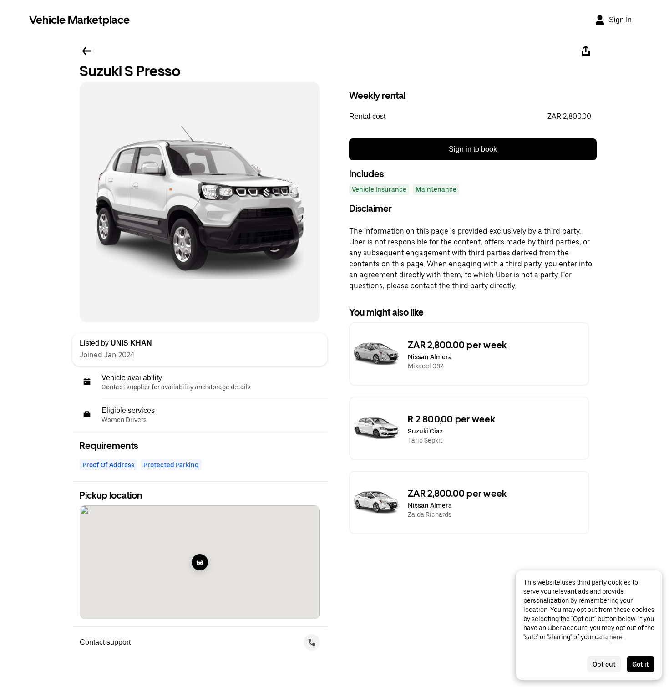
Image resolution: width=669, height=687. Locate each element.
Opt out (604, 664)
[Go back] (87, 51)
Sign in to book (473, 149)
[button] (473, 116)
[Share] (586, 51)
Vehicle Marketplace (79, 19)
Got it (640, 664)
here (616, 637)
